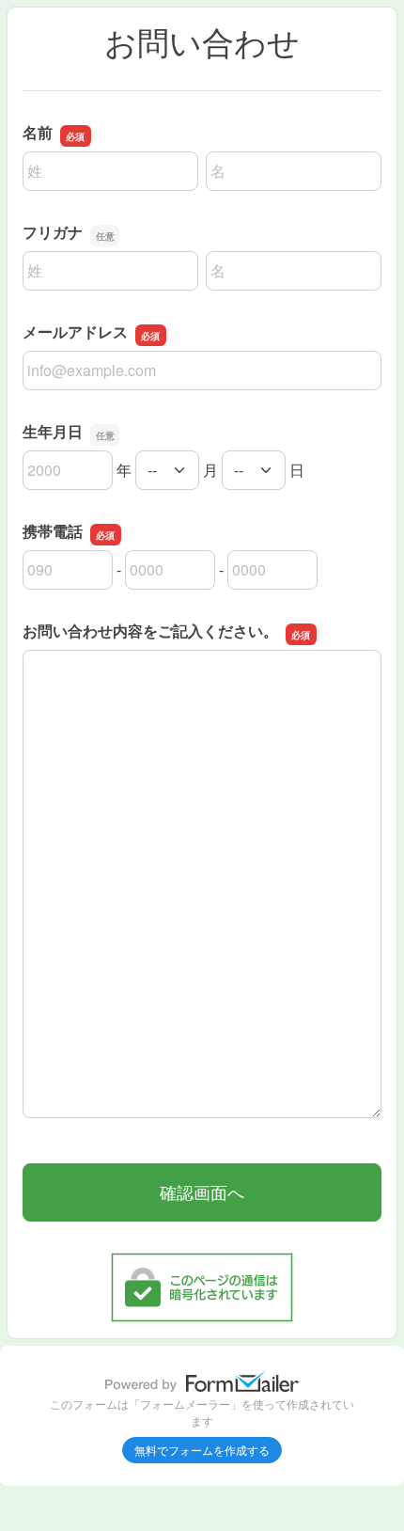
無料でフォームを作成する (202, 1450)
